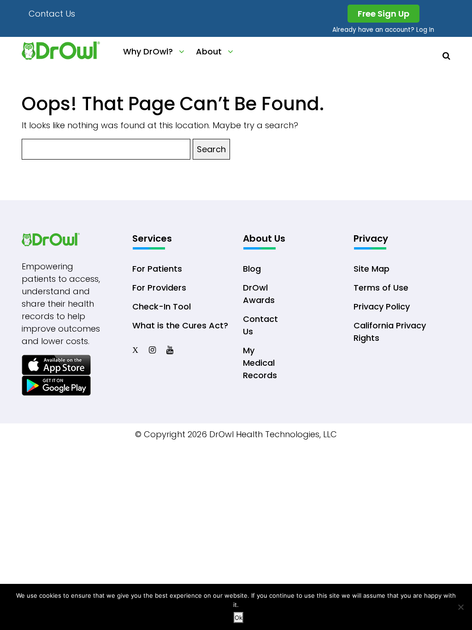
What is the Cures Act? (180, 325)
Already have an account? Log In (383, 29)
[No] (460, 607)
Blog (252, 268)
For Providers (159, 287)
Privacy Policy (382, 306)
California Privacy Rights (390, 332)
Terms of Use (381, 287)
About (209, 51)
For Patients (157, 268)
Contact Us (52, 13)
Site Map (371, 268)
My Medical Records (260, 363)
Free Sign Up (383, 13)
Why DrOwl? (148, 51)
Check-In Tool (161, 306)
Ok (238, 617)
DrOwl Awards (259, 294)
